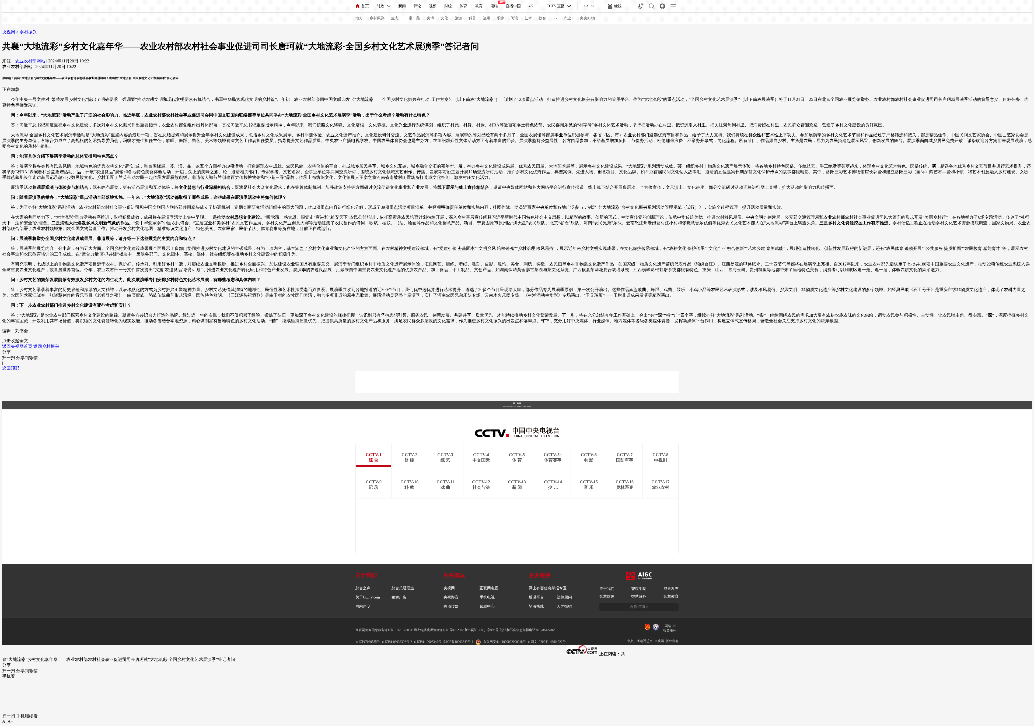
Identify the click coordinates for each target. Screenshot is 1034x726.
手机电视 (487, 597)
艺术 (528, 18)
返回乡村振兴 (46, 346)
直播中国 (513, 6)
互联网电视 (489, 588)
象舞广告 (399, 597)
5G (555, 18)
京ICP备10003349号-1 (508, 406)
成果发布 (671, 589)
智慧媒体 (606, 596)
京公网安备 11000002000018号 (504, 642)
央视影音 (451, 597)
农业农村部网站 (30, 61)
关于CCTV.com (367, 597)
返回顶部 (10, 368)
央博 (430, 18)
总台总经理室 (403, 588)
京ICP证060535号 (367, 642)
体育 (463, 6)
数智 (542, 18)
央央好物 (587, 18)
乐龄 (500, 18)
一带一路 (412, 18)
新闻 (402, 6)
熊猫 (494, 6)
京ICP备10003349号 (427, 642)
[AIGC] (614, 6)
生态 (395, 18)
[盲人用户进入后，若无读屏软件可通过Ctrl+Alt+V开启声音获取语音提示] (641, 6)
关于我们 (606, 589)
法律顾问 (564, 597)
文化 (444, 18)
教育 (479, 6)
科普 (472, 18)
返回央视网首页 (17, 346)
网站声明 (363, 606)
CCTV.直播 (556, 6)
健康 (486, 18)
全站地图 (519, 402)
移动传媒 (451, 606)
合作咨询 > (639, 607)
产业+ (568, 18)
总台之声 (363, 588)
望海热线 (536, 606)
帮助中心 (487, 606)
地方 (359, 18)
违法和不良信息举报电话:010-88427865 (527, 630)
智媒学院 (638, 589)
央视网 (8, 32)
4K (531, 6)
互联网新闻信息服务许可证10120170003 (383, 630)
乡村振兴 (377, 18)
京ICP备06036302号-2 (397, 642)
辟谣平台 (536, 597)
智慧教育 (671, 596)
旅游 (458, 18)
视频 (432, 6)
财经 (448, 6)
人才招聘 (564, 606)
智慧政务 (638, 596)
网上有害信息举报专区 (548, 588)
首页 (365, 6)
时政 (380, 6)
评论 (417, 6)
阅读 (514, 18)
